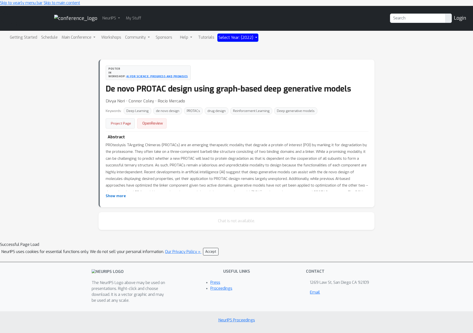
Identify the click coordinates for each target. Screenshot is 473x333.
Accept (210, 251)
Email (315, 292)
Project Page (121, 123)
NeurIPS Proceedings (236, 320)
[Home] (75, 18)
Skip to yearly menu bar (21, 2)
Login (460, 18)
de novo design (167, 111)
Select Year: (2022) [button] (236, 37)
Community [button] (136, 37)
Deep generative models (296, 111)
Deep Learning (137, 111)
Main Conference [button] (77, 37)
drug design (216, 111)
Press (215, 282)
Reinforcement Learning (251, 111)
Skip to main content (62, 2)
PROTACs (193, 111)
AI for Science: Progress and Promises (157, 76)
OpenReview (152, 123)
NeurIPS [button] (109, 18)
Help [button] (184, 37)
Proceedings (221, 288)
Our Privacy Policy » (183, 251)
